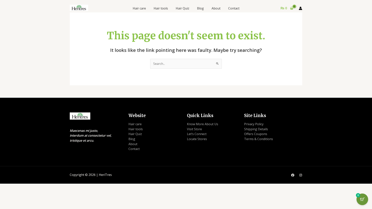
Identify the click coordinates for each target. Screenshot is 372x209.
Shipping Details (256, 129)
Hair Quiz (182, 8)
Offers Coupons (255, 134)
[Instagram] (300, 175)
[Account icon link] (300, 8)
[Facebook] (292, 175)
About (216, 8)
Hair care (139, 8)
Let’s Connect (197, 134)
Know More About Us (202, 124)
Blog (200, 8)
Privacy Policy (254, 124)
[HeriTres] (79, 7)
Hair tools (161, 8)
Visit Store (194, 129)
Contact (233, 8)
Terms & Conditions (258, 139)
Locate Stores (197, 139)
